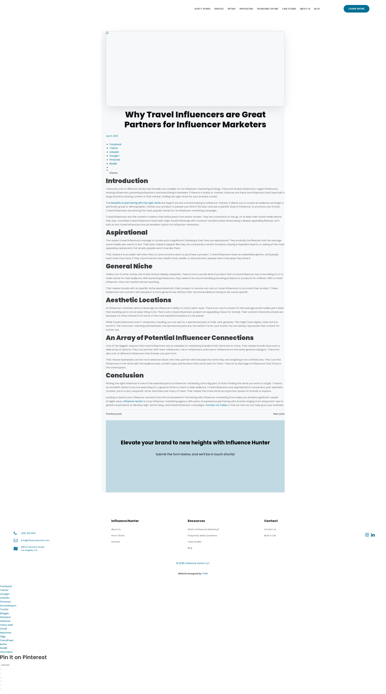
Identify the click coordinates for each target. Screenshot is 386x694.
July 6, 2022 (112, 135)
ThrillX (205, 573)
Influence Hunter (133, 401)
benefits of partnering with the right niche (136, 203)
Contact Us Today (216, 405)
